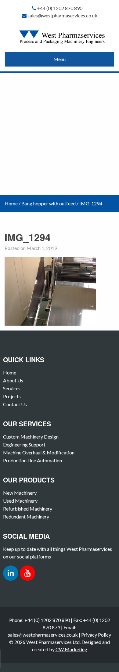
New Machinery (20, 493)
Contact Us (15, 404)
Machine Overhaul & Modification (38, 452)
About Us (13, 380)
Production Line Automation (32, 460)
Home (11, 203)
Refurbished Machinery (27, 508)
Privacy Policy (96, 635)
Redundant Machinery (26, 516)
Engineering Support (24, 444)
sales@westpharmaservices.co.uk (62, 15)
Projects (12, 396)
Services (11, 388)
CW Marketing (71, 649)
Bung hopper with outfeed (48, 203)
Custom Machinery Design (31, 436)
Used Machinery (20, 501)
